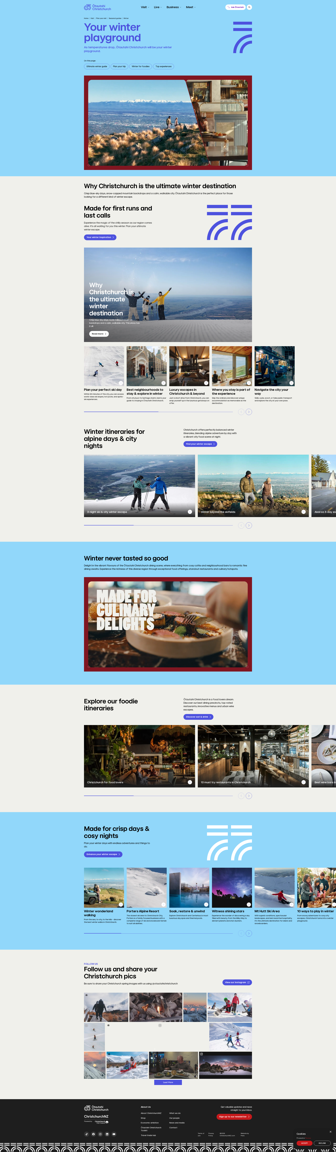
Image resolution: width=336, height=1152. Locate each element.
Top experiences (164, 66)
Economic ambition (150, 1123)
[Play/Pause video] (247, 165)
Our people (174, 1118)
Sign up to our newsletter (233, 1116)
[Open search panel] (249, 7)
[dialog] (313, 1139)
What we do (175, 1113)
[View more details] (121, 383)
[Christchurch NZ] (97, 7)
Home (86, 18)
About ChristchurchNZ (151, 1113)
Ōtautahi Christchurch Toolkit (151, 1129)
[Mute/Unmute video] (88, 165)
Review (308, 1138)
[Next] (249, 412)
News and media (177, 1123)
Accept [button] (304, 1143)
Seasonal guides (115, 18)
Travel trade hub (148, 1135)
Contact (173, 1127)
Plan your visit (101, 18)
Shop (143, 1118)
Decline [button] (322, 1143)
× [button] (330, 1132)
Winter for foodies (140, 66)
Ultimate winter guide (96, 66)
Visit (92, 18)
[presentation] (190, 512)
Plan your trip (119, 66)
